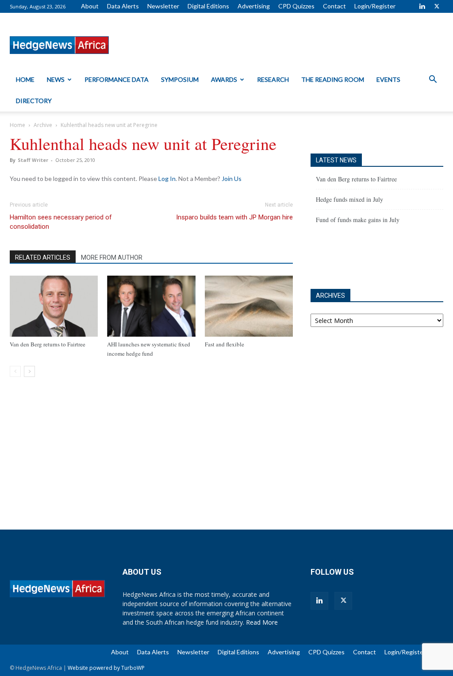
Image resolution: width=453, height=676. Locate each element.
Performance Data (116, 79)
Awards (224, 79)
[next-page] (29, 371)
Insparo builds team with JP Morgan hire (234, 217)
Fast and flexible (224, 344)
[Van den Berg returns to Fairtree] (54, 306)
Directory (34, 100)
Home (25, 79)
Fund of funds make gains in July (357, 219)
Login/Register (374, 6)
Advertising (254, 6)
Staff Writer (33, 160)
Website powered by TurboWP (106, 668)
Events (388, 79)
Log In (167, 178)
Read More (262, 622)
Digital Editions (208, 6)
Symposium (180, 79)
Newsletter (163, 6)
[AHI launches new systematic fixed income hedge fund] (151, 306)
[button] (432, 80)
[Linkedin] (422, 6)
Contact (334, 6)
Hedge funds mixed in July (349, 199)
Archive (43, 125)
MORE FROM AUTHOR (111, 257)
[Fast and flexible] (249, 306)
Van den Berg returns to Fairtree (47, 344)
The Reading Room (332, 79)
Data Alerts (123, 6)
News (56, 79)
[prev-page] (15, 371)
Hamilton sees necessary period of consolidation (61, 221)
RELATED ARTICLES (42, 257)
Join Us (232, 178)
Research (273, 79)
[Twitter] (436, 6)
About (90, 6)
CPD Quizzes (296, 6)
